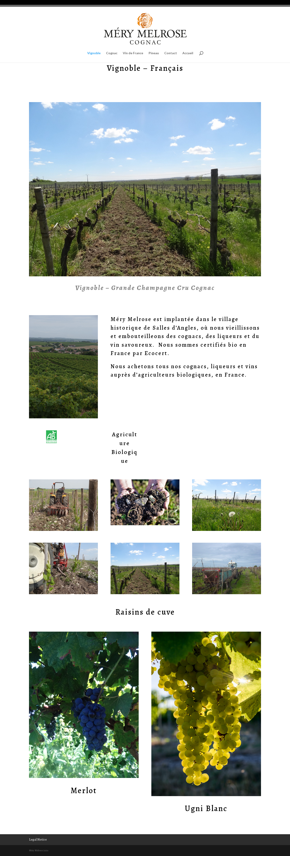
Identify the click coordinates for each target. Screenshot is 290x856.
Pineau (154, 53)
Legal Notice (38, 839)
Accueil (187, 53)
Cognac (111, 53)
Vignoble (94, 53)
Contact (170, 53)
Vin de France (133, 53)
